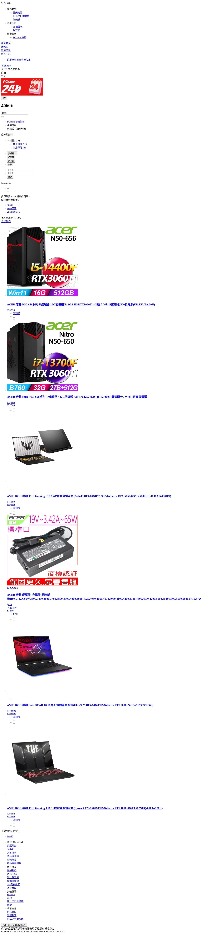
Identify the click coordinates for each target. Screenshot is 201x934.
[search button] (2, 116)
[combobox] (100, 107)
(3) (19, 147)
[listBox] (100, 182)
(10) (20, 144)
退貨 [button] (18, 60)
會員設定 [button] (26, 60)
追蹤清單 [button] (11, 60)
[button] (100, 20)
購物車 (4, 47)
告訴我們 (6, 221)
